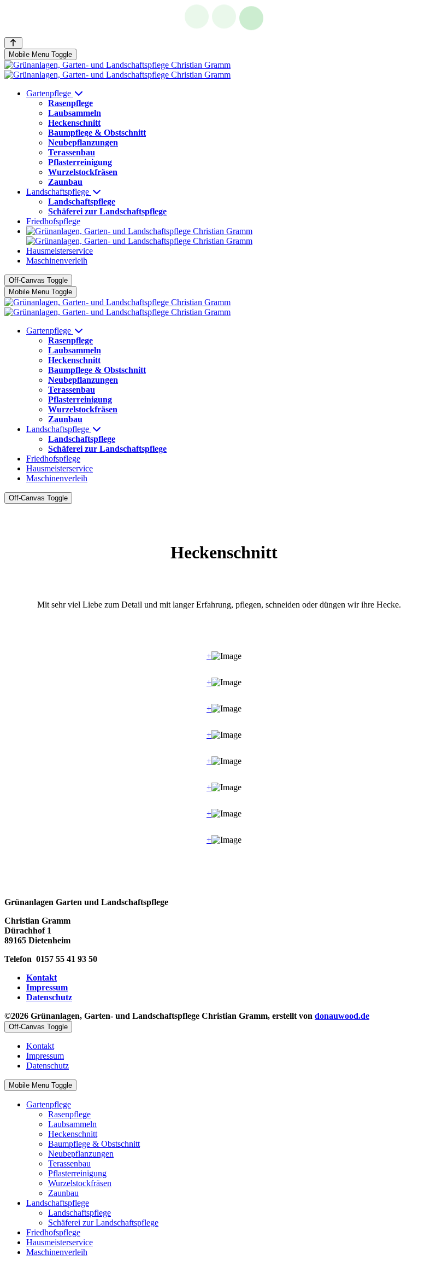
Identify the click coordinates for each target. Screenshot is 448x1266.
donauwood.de (342, 1015)
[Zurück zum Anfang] (13, 43)
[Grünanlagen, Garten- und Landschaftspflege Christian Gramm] (117, 69)
